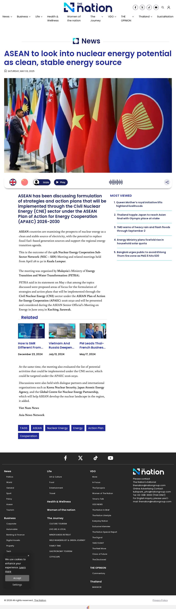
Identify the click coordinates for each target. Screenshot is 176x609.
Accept (17, 578)
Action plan (95, 428)
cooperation (28, 436)
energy (78, 428)
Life (38, 16)
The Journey (95, 18)
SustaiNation (165, 16)
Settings (17, 584)
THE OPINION (126, 18)
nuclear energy (57, 428)
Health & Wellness (53, 18)
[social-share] (135, 7)
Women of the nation (74, 18)
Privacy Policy (160, 600)
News (6, 16)
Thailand (144, 16)
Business (22, 16)
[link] (31, 342)
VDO (111, 16)
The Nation (40, 600)
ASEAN (37, 428)
